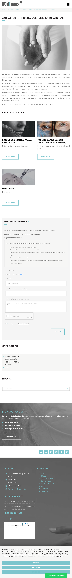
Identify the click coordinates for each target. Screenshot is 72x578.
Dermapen (8, 188)
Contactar (11, 437)
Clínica (43, 476)
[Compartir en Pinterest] (41, 452)
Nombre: (10, 279)
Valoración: (10, 271)
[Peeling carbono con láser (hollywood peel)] (53, 129)
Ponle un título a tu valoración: (17, 289)
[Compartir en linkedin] (51, 452)
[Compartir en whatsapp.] (46, 452)
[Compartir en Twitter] (67, 452)
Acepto (36, 562)
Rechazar (36, 567)
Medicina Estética (47, 483)
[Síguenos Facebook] (8, 519)
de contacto (17, 489)
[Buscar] (67, 388)
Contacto (44, 491)
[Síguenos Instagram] (12, 519)
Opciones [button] (36, 572)
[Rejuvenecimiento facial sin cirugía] (18, 129)
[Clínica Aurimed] (12, 3)
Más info (10, 157)
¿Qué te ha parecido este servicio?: (18, 299)
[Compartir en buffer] (56, 452)
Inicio (43, 473)
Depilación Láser (47, 478)
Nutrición (9, 365)
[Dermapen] (18, 177)
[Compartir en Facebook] (61, 452)
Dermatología (11, 359)
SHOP (7, 367)
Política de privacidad (23, 324)
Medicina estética (12, 362)
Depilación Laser (12, 356)
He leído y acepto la (18, 324)
